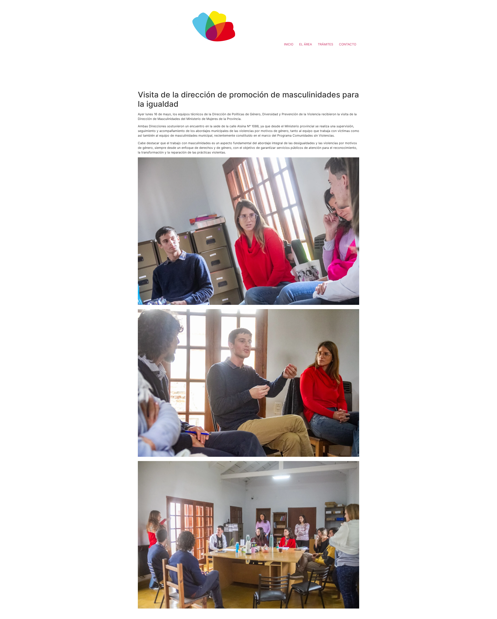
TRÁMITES (325, 44)
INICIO (288, 44)
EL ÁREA (305, 44)
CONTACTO (347, 44)
